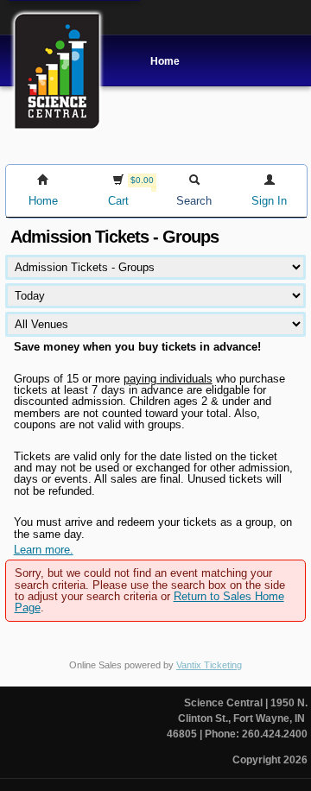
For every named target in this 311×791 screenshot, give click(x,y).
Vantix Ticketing (209, 665)
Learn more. (43, 549)
